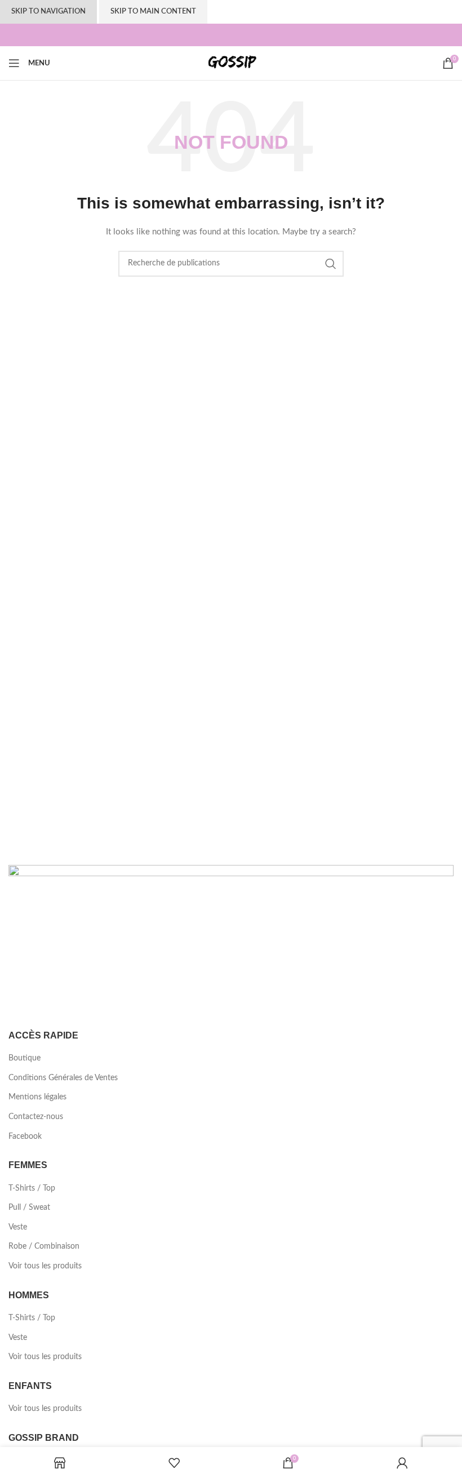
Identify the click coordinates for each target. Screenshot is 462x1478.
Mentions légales (37, 1097)
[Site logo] (231, 63)
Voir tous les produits (45, 1266)
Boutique (24, 1058)
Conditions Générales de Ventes (63, 1078)
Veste (17, 1227)
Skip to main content (153, 11)
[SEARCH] (331, 264)
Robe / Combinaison (43, 1246)
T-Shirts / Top (31, 1188)
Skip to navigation (48, 11)
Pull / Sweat (29, 1207)
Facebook (25, 1136)
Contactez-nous (35, 1117)
